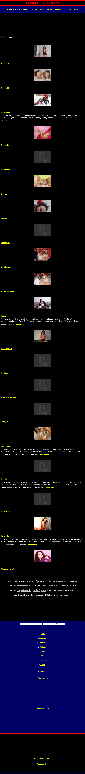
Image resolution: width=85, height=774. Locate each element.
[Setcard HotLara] (42, 360)
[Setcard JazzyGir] (42, 409)
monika (13, 590)
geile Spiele (39, 590)
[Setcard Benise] (42, 181)
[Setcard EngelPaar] (42, 433)
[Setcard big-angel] (42, 303)
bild (44, 586)
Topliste (43, 671)
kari (74, 586)
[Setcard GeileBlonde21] (42, 254)
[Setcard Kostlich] (42, 466)
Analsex (39, 595)
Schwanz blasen (66, 590)
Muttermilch (63, 581)
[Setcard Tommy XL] (42, 230)
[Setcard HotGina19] (42, 51)
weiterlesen (6, 121)
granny (22, 581)
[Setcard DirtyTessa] (42, 100)
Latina (49, 590)
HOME (9, 9)
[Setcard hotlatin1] (42, 206)
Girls (16, 9)
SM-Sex (48, 595)
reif (55, 590)
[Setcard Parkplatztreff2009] (42, 385)
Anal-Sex (30, 581)
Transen (67, 9)
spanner (66, 595)
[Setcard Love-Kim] (42, 523)
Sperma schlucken (46, 581)
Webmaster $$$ (42, 764)
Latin (50, 9)
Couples (23, 9)
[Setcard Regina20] (42, 75)
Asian (75, 9)
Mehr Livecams (42, 709)
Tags (48, 758)
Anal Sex (12, 586)
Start (35, 758)
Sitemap (42, 758)
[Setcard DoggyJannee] (42, 157)
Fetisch (43, 9)
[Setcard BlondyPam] (42, 132)
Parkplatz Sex (24, 586)
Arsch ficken (12, 581)
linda (33, 595)
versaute (73, 581)
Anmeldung (43, 678)
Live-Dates (37, 586)
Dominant (58, 595)
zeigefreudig (24, 590)
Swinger (58, 9)
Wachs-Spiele (22, 595)
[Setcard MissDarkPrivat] (42, 556)
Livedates (33, 9)
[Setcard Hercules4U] (42, 499)
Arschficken (52, 586)
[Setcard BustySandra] (42, 336)
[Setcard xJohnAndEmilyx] (42, 279)
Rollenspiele (65, 586)
